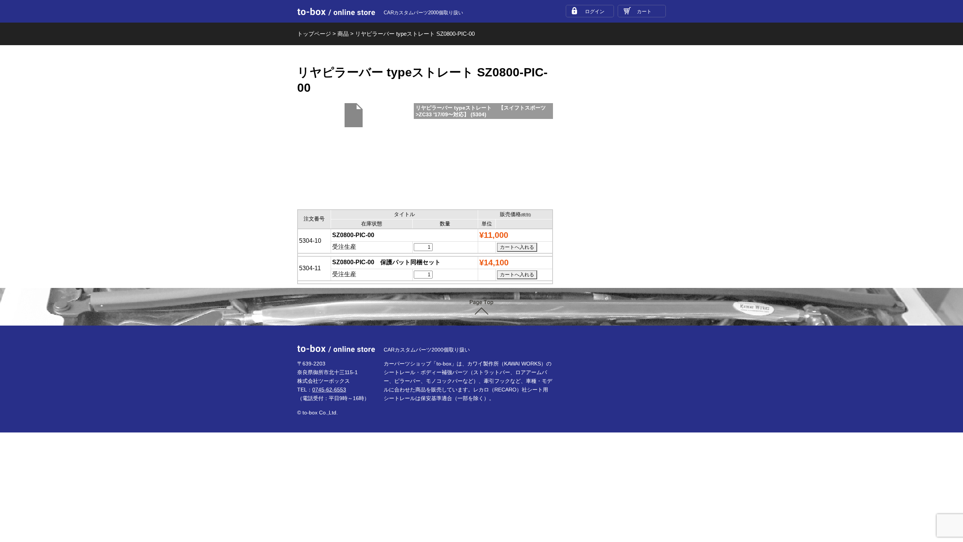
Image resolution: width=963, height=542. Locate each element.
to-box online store (336, 11)
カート (644, 11)
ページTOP (481, 307)
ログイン (595, 11)
